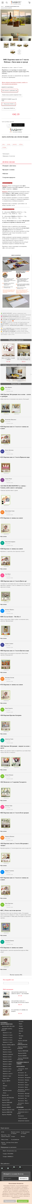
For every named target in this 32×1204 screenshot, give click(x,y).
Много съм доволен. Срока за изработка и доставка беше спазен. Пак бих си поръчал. (15, 751)
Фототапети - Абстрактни (24, 1077)
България (21, 1021)
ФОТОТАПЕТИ (21, 1066)
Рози (4, 1088)
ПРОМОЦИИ (20, 1107)
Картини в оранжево (8, 1054)
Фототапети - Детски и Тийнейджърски (23, 1090)
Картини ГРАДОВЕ (7, 1114)
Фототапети (21, 1116)
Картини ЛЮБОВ (6, 1107)
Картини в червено (7, 1061)
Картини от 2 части (7, 1035)
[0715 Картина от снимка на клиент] (6, 1012)
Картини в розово (7, 1056)
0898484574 (10, 1156)
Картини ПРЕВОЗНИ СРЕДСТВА (22, 1059)
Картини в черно (7, 1076)
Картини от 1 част (7, 1032)
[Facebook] (2, 1159)
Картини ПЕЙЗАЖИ (7, 1102)
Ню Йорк (21, 1028)
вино (3, 144)
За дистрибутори (15, 1139)
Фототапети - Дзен (22, 1082)
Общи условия (4, 1139)
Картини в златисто (8, 1073)
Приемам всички (22, 1201)
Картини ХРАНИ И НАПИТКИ (22, 1047)
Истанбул (21, 1035)
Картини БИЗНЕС (22, 1055)
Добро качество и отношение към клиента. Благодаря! (14, 399)
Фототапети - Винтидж (23, 1093)
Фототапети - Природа (23, 1080)
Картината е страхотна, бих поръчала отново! (12, 551)
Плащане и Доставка (9, 165)
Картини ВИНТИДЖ (23, 1050)
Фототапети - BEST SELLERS (22, 1069)
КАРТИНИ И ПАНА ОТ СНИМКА (23, 1063)
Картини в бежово (7, 1052)
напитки (15, 144)
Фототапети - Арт (22, 1098)
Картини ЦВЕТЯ (6, 1080)
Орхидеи (5, 1085)
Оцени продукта (6, 153)
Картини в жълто (7, 1049)
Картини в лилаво (7, 1059)
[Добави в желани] (28, 121)
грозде (8, 144)
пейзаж (21, 144)
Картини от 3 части (7, 1037)
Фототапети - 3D (22, 1072)
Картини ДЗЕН (5, 1105)
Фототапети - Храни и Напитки (23, 1104)
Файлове (5, 173)
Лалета (4, 1092)
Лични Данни (14, 1142)
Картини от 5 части (7, 1042)
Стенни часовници (22, 1118)
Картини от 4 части (7, 1039)
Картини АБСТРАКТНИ (8, 1097)
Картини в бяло (6, 1047)
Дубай (20, 1038)
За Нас (2, 1132)
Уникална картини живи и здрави (9, 490)
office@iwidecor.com (12, 1150)
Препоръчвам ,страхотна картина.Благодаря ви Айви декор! (14, 951)
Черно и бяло (6, 1078)
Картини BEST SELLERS (8, 1026)
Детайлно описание (9, 162)
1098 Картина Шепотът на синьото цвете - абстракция (20, 993)
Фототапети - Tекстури (23, 1095)
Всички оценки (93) (16, 974)
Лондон (21, 1026)
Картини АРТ (5, 1095)
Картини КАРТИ (22, 1053)
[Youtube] (12, 1159)
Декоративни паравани (23, 1120)
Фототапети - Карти (23, 1087)
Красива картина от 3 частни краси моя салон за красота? (15, 848)
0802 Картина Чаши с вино (8, 358)
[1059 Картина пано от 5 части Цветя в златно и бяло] (6, 1003)
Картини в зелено (7, 1068)
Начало (2, 6)
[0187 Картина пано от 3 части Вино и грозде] (23, 350)
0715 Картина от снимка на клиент (19, 1010)
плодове (4, 147)
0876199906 (10, 1153)
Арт (4, 1083)
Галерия (13, 1136)
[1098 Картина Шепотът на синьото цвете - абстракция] (6, 994)
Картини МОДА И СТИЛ (8, 1109)
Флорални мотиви (7, 1090)
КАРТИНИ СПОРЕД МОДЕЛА (6, 1029)
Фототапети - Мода (22, 1100)
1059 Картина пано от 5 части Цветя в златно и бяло (20, 1001)
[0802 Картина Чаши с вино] (8, 350)
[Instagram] (9, 1159)
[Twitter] (6, 1159)
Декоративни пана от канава (22, 1112)
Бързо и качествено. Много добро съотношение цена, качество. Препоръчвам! (14, 620)
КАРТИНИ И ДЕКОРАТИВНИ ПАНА (12, 6)
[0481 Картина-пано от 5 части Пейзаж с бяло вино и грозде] (16, 40)
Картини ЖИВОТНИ (7, 1112)
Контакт (23, 1136)
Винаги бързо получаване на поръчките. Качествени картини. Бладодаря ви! (14, 654)
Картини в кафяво (7, 1064)
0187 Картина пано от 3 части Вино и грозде (23, 358)
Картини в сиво (6, 1071)
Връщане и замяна (9, 169)
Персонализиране (9, 1201)
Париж (20, 1023)
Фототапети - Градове (23, 1084)
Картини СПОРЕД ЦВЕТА (8, 1044)
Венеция (21, 1031)
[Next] (29, 353)
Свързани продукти (9, 177)
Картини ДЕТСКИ (22, 1040)
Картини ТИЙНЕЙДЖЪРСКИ (22, 1043)
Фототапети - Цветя (23, 1075)
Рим (20, 1033)
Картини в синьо (7, 1066)
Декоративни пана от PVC (24, 1109)
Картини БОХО (5, 1100)
